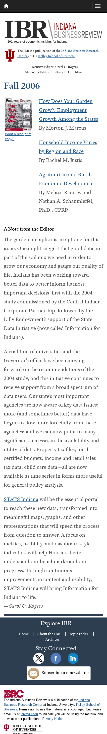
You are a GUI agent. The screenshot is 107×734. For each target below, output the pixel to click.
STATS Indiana (21, 499)
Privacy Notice (52, 719)
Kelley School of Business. (56, 56)
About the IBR (48, 633)
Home (24, 633)
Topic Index (78, 633)
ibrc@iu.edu (29, 714)
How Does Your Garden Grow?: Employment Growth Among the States (68, 109)
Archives (52, 639)
